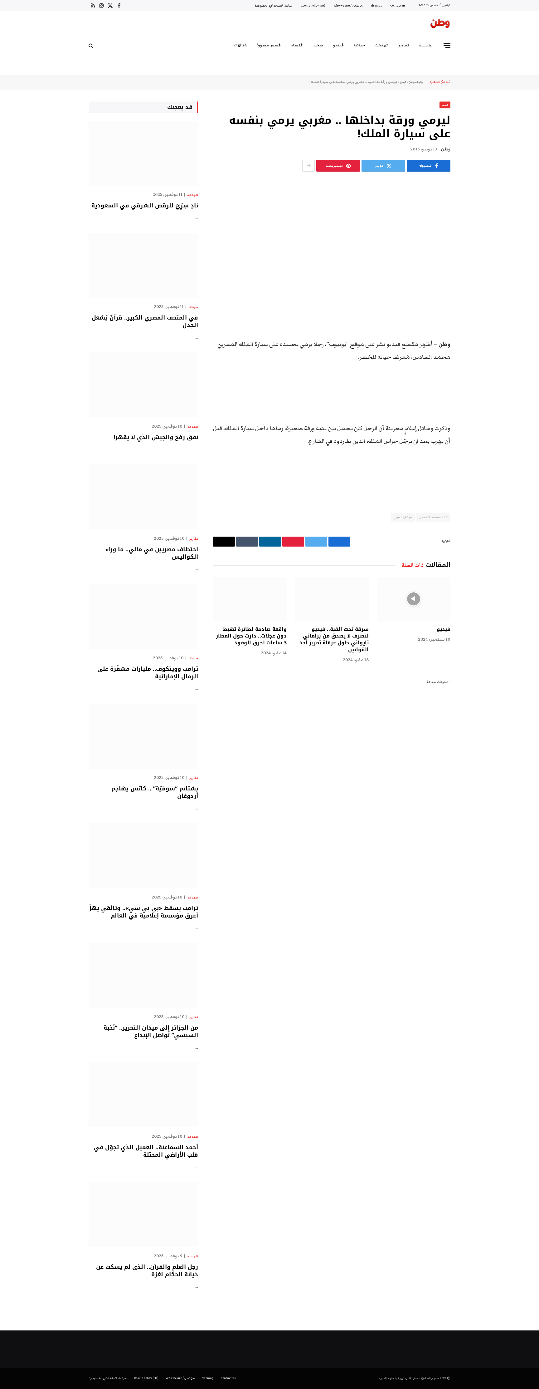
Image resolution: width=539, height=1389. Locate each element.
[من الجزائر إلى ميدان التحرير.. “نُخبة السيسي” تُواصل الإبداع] (143, 975)
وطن (445, 149)
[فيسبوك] (472, 329)
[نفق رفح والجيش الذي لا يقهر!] (143, 384)
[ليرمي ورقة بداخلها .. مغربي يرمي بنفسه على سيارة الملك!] (331, 238)
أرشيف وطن (416, 81)
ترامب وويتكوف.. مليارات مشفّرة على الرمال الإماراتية (147, 672)
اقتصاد (297, 45)
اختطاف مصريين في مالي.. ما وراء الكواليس (151, 553)
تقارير (404, 45)
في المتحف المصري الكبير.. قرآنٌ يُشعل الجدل (145, 321)
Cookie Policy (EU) (313, 5)
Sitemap (376, 5)
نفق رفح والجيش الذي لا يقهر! (156, 437)
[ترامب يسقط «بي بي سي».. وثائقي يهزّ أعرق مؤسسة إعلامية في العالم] (143, 855)
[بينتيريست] (472, 376)
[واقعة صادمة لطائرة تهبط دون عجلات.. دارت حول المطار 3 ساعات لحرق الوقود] (250, 599)
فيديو (338, 45)
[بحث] (92, 46)
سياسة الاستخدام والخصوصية (274, 5)
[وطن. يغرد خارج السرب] (440, 24)
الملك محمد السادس (433, 517)
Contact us (397, 5)
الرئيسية (426, 45)
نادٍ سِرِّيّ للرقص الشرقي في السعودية (144, 205)
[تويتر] (472, 345)
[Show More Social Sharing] (308, 166)
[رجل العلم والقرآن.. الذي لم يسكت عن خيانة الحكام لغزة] (143, 1214)
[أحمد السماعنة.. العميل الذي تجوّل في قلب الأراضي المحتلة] (143, 1094)
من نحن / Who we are (347, 5)
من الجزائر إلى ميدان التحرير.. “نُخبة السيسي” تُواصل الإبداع (151, 1031)
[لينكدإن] (472, 360)
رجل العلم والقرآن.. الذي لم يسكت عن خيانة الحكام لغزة (147, 1270)
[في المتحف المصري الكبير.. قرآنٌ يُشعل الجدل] (143, 265)
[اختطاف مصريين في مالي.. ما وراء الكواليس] (143, 496)
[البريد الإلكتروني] (472, 392)
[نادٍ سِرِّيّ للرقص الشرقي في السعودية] (143, 153)
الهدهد (382, 45)
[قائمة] (447, 46)
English (240, 45)
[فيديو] (413, 599)
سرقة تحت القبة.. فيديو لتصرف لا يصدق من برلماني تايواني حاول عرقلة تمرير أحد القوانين (333, 639)
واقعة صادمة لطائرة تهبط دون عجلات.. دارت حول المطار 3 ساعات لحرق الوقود (251, 636)
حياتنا (359, 45)
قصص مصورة (269, 45)
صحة (318, 45)
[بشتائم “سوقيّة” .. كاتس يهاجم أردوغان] (143, 736)
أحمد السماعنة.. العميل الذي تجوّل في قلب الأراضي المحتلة (146, 1151)
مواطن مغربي (403, 517)
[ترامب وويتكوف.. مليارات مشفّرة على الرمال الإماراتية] (143, 616)
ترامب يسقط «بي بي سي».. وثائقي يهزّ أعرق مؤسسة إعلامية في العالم (143, 912)
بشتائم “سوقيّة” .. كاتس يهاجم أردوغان (154, 792)
